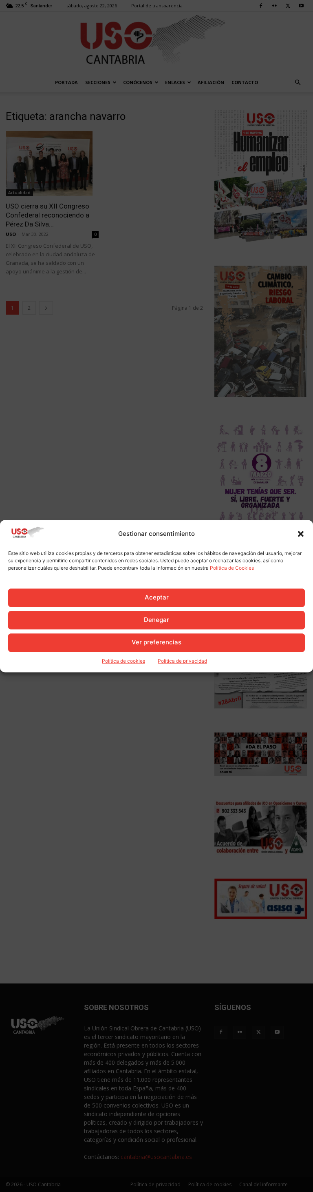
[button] (301, 534)
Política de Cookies (232, 568)
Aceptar (157, 598)
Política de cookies (123, 661)
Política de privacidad (182, 661)
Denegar (156, 620)
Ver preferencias (156, 642)
